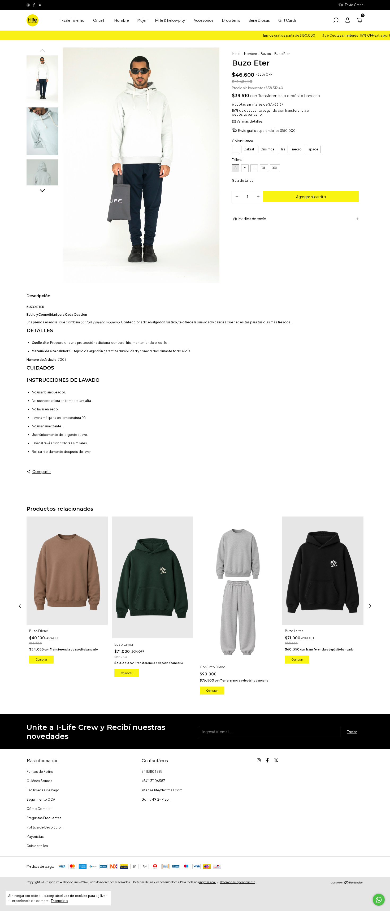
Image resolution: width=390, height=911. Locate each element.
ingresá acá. (207, 882)
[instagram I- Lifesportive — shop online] (28, 5)
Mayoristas (35, 837)
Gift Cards (287, 20)
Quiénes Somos (39, 781)
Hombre (121, 20)
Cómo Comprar (39, 809)
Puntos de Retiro (40, 772)
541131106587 (152, 772)
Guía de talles (37, 846)
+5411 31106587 (153, 781)
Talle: (237, 160)
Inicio (236, 54)
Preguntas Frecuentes (44, 818)
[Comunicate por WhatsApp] (379, 900)
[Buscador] (336, 21)
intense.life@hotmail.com (161, 790)
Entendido (59, 901)
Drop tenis (231, 20)
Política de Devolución (45, 827)
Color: (242, 141)
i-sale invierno (73, 20)
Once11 (99, 20)
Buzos (266, 54)
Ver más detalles (249, 121)
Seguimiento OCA (41, 799)
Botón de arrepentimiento (237, 882)
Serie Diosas (259, 20)
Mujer (142, 20)
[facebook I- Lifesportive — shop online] (34, 5)
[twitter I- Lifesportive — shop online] (39, 5)
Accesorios (204, 20)
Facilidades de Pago (43, 790)
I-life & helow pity (170, 20)
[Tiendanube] (346, 882)
